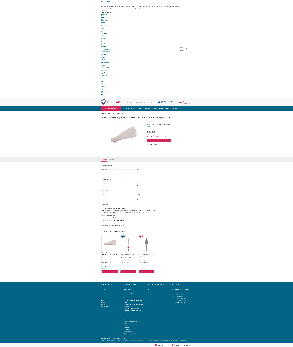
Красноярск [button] (104, 39)
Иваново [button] (103, 27)
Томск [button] (102, 81)
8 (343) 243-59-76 (182, 300)
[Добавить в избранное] (117, 236)
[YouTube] (177, 307)
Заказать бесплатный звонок (165, 103)
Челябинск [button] (103, 94)
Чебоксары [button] (104, 92)
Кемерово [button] (103, 35)
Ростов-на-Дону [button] (105, 62)
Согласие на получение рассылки (140, 340)
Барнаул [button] (103, 15)
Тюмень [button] (103, 84)
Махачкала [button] (103, 46)
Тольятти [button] (103, 80)
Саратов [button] (103, 68)
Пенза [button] (103, 59)
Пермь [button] (102, 60)
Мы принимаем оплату (156, 284)
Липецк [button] (103, 43)
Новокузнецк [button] (104, 52)
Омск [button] (103, 56)
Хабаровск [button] (104, 91)
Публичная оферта (105, 340)
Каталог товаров (130, 284)
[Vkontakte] (173, 307)
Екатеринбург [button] (104, 25)
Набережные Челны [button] (106, 49)
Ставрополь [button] (104, 75)
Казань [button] (103, 31)
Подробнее (164, 136)
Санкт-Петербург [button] (105, 67)
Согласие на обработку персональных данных (121, 340)
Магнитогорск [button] (105, 44)
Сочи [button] (102, 73)
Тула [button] (102, 83)
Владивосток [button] (104, 20)
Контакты (175, 284)
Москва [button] (102, 48)
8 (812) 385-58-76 (184, 298)
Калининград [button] (104, 33)
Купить (159, 140)
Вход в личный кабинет (182, 49)
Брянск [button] (102, 19)
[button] (109, 1)
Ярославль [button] (104, 96)
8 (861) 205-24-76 (181, 302)
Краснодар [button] (103, 38)
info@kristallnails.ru (179, 293)
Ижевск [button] (102, 28)
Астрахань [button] (104, 14)
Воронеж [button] (103, 23)
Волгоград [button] (103, 22)
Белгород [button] (103, 17)
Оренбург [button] (103, 57)
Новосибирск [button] (104, 54)
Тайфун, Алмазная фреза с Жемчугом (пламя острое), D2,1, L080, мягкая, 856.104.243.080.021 (127, 255)
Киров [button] (102, 36)
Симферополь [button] (104, 72)
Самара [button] (103, 65)
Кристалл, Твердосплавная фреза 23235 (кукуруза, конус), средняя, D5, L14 (146, 254)
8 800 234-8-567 (144, 8)
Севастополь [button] (104, 70)
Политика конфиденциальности (156, 340)
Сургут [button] (102, 76)
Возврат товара (182, 340)
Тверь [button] (102, 78)
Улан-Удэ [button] (103, 86)
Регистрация (189, 48)
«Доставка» (117, 8)
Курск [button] (102, 41)
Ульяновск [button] (103, 88)
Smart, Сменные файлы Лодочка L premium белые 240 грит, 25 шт (110, 254)
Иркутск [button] (103, 30)
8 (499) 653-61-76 (179, 296)
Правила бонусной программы (171, 340)
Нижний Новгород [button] (105, 51)
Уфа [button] (102, 89)
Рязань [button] (102, 64)
